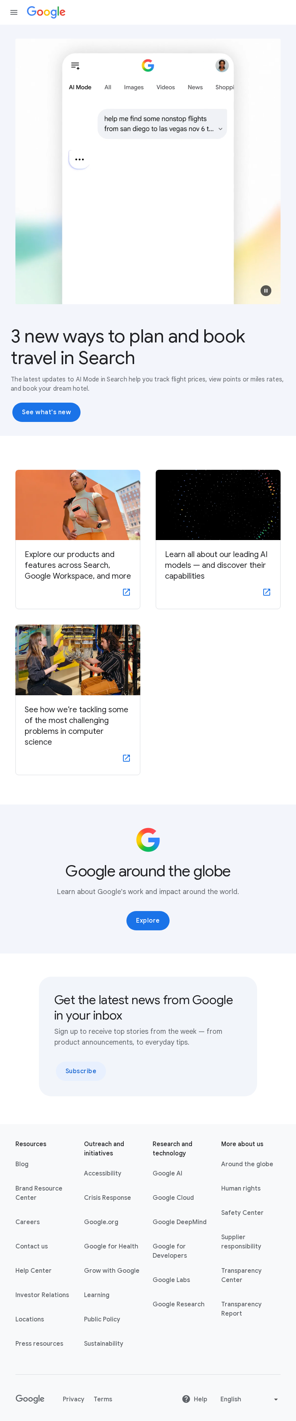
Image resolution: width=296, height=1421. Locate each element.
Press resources (39, 1344)
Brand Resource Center (38, 1193)
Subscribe (81, 1071)
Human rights (241, 1188)
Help (200, 1399)
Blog (22, 1164)
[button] (266, 290)
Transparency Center (241, 1275)
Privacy (73, 1399)
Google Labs (171, 1280)
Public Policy (102, 1319)
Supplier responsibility (241, 1241)
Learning (96, 1295)
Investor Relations (42, 1295)
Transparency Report (241, 1309)
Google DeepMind (180, 1222)
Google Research (179, 1304)
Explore (148, 921)
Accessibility (102, 1173)
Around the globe (247, 1164)
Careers (27, 1222)
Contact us (31, 1246)
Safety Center (242, 1213)
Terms (103, 1399)
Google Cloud (173, 1198)
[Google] (46, 12)
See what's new (46, 412)
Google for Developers (170, 1251)
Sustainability (103, 1344)
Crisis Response (107, 1198)
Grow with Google (112, 1271)
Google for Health (111, 1246)
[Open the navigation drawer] (14, 12)
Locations (29, 1319)
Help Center (33, 1271)
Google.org (101, 1222)
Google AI (167, 1173)
